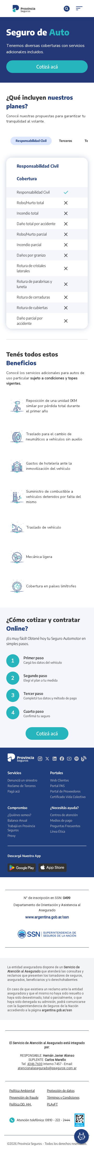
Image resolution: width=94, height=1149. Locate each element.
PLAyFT (52, 1104)
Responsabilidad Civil (31, 141)
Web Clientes (59, 780)
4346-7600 (35, 1064)
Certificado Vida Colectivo (68, 797)
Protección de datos (60, 1091)
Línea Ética (57, 831)
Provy (11, 836)
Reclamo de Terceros (22, 786)
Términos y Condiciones (63, 1097)
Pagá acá (14, 791)
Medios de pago (61, 820)
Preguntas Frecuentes (65, 826)
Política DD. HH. (20, 1104)
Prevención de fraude (23, 1097)
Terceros (65, 141)
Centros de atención (64, 815)
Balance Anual (17, 820)
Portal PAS (57, 786)
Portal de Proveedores (65, 791)
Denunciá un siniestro (22, 780)
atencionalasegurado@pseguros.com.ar (47, 1068)
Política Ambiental (22, 1091)
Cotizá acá (47, 66)
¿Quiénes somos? (19, 815)
